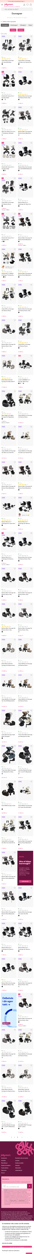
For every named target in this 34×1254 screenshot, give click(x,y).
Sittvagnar (23, 25)
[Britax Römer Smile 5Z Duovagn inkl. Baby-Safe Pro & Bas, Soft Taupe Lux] (2, 383)
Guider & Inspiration (5, 1165)
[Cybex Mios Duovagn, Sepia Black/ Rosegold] (2, 738)
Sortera (21, 30)
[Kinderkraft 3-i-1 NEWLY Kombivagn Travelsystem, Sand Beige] (2, 276)
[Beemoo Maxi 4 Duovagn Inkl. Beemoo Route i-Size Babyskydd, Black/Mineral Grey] (18, 1022)
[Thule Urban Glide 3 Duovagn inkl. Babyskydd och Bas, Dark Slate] (2, 773)
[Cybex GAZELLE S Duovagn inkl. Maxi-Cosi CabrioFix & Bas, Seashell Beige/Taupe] (18, 454)
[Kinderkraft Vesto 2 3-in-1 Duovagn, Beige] (3, 99)
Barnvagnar (9, 17)
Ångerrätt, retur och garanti (21, 1158)
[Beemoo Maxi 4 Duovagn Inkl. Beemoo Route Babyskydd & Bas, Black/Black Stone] (18, 241)
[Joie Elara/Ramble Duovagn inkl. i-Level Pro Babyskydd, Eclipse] (2, 1128)
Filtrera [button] (13, 30)
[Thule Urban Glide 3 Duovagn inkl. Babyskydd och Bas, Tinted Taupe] (18, 738)
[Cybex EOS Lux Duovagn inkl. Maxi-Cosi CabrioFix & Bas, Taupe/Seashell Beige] (2, 844)
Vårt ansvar (3, 1170)
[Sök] (3, 9)
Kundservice (4, 1158)
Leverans (17, 1160)
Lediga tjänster (18, 1170)
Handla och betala (19, 1163)
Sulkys (30, 25)
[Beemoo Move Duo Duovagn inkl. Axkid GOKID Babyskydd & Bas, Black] (18, 170)
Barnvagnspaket (17, 17)
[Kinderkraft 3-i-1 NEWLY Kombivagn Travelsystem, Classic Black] (3, 276)
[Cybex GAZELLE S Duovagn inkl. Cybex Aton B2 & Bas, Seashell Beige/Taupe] (18, 809)
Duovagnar (24, 17)
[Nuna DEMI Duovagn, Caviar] (2, 809)
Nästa (21, 1137)
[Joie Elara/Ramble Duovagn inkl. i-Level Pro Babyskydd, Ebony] (18, 773)
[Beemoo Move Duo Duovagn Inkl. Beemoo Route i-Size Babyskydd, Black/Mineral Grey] (18, 560)
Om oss (3, 1172)
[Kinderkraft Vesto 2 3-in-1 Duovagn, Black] (2, 99)
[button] (2, 4)
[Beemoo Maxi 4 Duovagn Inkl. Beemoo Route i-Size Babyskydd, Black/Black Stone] (2, 596)
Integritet (17, 1165)
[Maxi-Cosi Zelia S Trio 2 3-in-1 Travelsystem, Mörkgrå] (2, 135)
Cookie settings (4, 1167)
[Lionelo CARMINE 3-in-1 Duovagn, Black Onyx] (18, 383)
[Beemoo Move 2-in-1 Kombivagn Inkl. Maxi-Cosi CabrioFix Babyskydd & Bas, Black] (18, 206)
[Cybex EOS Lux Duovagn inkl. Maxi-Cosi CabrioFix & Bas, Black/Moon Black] (18, 64)
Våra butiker (18, 1167)
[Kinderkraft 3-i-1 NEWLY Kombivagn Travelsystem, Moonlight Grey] (5, 276)
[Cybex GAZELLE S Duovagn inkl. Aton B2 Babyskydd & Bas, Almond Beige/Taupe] (2, 702)
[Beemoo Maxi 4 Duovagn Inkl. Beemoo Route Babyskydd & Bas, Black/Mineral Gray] (18, 489)
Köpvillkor (3, 1160)
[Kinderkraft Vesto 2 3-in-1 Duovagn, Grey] (5, 99)
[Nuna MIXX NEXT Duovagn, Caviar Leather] (18, 1128)
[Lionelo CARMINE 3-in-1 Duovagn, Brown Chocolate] (23, 383)
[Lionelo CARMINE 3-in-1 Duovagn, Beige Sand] (21, 383)
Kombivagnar (14, 25)
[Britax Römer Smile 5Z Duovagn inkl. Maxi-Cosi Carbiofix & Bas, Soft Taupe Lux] (18, 1093)
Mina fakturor (4, 1163)
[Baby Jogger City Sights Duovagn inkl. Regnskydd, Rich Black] (2, 418)
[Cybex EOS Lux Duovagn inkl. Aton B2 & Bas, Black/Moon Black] (2, 64)
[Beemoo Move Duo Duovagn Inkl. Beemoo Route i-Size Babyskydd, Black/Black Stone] (18, 99)
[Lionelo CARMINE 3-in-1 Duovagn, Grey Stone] (20, 383)
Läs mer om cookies (7, 1243)
